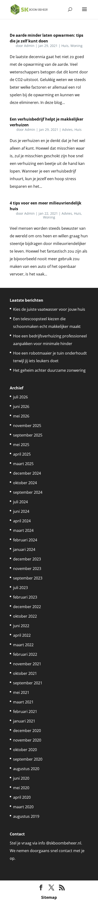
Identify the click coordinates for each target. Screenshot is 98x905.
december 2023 (27, 559)
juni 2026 (21, 406)
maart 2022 (23, 644)
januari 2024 (24, 549)
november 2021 (27, 663)
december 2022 (27, 606)
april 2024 (22, 521)
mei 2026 (21, 416)
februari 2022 (25, 654)
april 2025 (22, 454)
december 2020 (27, 730)
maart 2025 (23, 463)
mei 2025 (21, 444)
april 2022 (22, 635)
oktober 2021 (25, 673)
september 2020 (27, 759)
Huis (65, 45)
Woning (76, 45)
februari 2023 (25, 597)
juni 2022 (21, 625)
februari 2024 (25, 540)
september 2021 (27, 683)
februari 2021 (25, 711)
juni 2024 (21, 511)
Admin (29, 45)
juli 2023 (20, 587)
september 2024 (27, 492)
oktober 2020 (25, 749)
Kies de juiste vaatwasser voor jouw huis (49, 309)
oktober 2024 (25, 482)
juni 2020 (21, 778)
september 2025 (27, 435)
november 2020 (27, 740)
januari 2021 (24, 721)
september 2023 (27, 578)
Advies (67, 129)
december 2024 (27, 473)
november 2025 (27, 425)
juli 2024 (20, 501)
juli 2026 (20, 397)
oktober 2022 (25, 616)
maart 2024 (23, 530)
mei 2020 (21, 787)
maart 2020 (23, 806)
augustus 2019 (26, 816)
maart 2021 (23, 702)
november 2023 (27, 568)
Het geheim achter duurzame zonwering (49, 370)
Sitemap (49, 897)
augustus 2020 (26, 768)
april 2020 (22, 797)
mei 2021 (21, 692)
